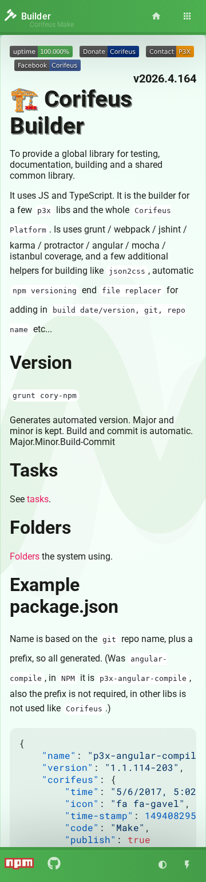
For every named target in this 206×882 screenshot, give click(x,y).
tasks (38, 499)
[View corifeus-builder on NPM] (19, 866)
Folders (24, 556)
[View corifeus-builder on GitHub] (54, 864)
